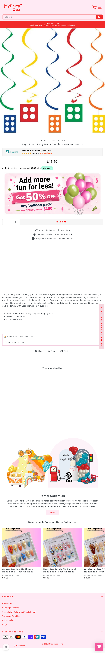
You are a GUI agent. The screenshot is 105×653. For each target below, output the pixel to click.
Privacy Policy (8, 620)
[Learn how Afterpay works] (47, 168)
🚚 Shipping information (19, 337)
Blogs (4, 624)
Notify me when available (101, 326)
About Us (7, 596)
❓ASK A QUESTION (14, 342)
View (52, 512)
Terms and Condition (11, 616)
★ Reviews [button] (20, 646)
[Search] (99, 17)
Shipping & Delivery (10, 608)
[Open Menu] (100, 7)
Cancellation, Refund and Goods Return (19, 612)
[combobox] (52, 17)
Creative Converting (52, 140)
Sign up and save (12, 632)
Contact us (7, 604)
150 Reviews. (46, 153)
